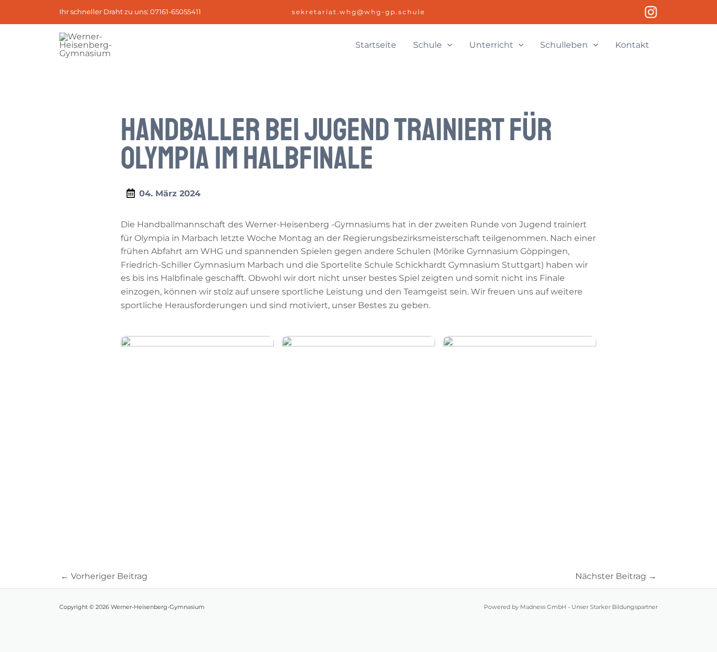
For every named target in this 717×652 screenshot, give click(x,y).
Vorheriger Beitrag (103, 576)
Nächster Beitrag (616, 576)
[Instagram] (651, 12)
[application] (447, 45)
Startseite (375, 45)
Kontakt (632, 45)
